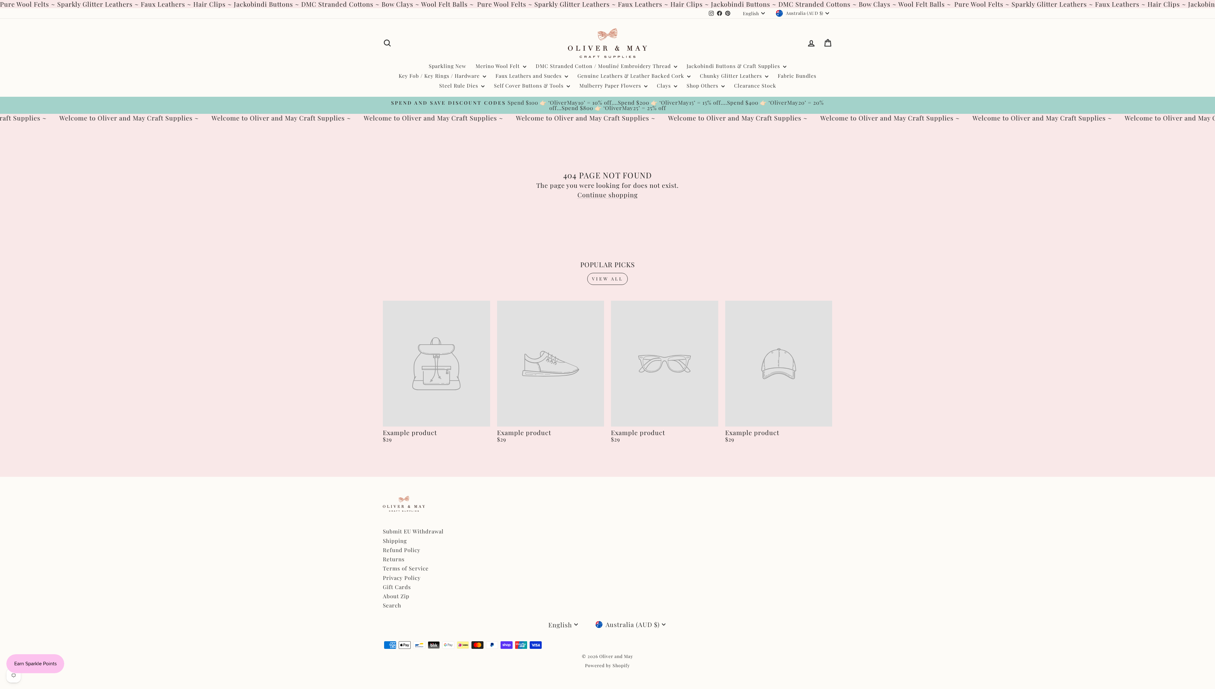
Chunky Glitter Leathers (731, 75)
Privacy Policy (402, 577)
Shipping (395, 540)
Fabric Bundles (797, 75)
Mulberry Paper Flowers (611, 85)
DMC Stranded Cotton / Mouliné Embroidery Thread (604, 66)
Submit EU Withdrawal (413, 531)
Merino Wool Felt (498, 66)
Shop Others (703, 85)
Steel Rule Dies (459, 85)
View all (607, 279)
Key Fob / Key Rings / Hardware (440, 75)
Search (392, 605)
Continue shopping (607, 194)
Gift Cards (397, 586)
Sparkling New (447, 66)
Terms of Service (406, 568)
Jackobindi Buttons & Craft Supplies (734, 66)
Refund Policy (402, 549)
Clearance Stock (755, 85)
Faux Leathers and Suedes (529, 75)
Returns (394, 559)
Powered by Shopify (607, 665)
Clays (664, 85)
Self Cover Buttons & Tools (529, 85)
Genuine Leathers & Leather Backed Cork (631, 75)
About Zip (396, 596)
